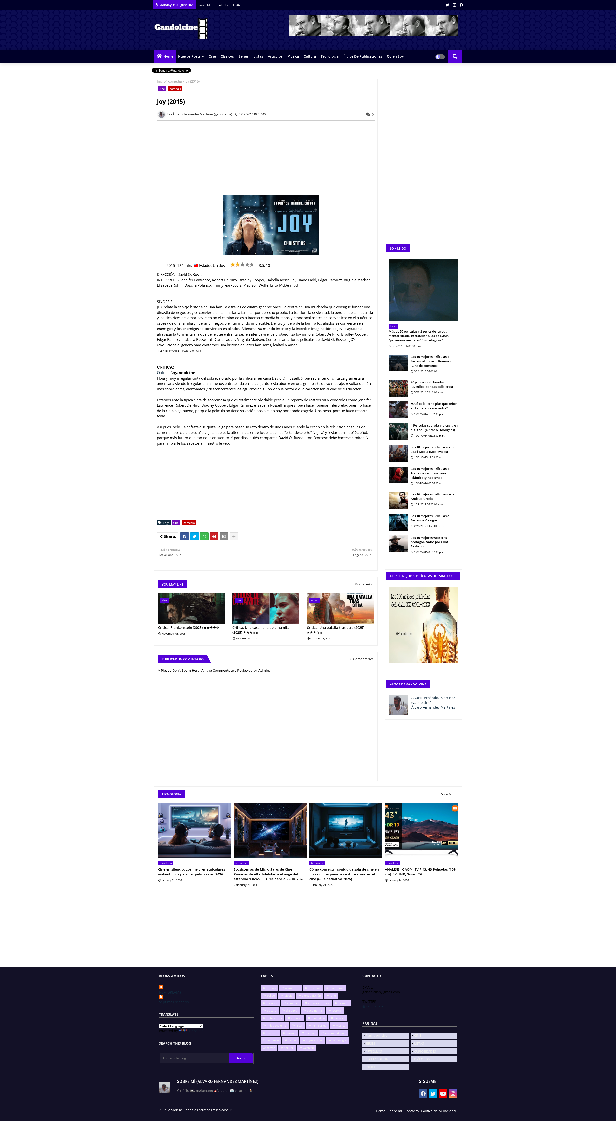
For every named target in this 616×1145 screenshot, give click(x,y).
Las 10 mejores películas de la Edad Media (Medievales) (433, 449)
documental (315, 1010)
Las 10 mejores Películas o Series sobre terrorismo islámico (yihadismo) (430, 473)
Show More (448, 794)
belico (271, 996)
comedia (175, 81)
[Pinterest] (214, 536)
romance (273, 1040)
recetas (310, 1033)
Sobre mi (395, 1111)
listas (299, 1025)
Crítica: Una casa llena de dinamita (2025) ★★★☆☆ (260, 630)
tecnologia (339, 1040)
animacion (292, 988)
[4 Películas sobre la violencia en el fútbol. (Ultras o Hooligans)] (398, 431)
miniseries (319, 1025)
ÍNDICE (371, 1067)
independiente (276, 1025)
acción (271, 988)
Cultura (310, 56)
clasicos (272, 1003)
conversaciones (318, 1003)
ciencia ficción (311, 996)
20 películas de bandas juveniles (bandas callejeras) (432, 384)
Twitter (237, 5)
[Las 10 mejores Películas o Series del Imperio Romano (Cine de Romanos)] (398, 363)
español (296, 1018)
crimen (343, 1003)
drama (336, 1010)
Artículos (275, 56)
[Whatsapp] (204, 536)
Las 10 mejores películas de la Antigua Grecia (433, 496)
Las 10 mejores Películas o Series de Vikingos (430, 518)
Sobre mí (205, 5)
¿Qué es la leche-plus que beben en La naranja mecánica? (434, 405)
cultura (271, 1010)
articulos (314, 988)
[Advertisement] (268, 158)
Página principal (377, 1035)
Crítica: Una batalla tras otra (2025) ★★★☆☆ (335, 630)
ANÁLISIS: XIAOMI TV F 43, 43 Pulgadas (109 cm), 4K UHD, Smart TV (420, 871)
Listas (258, 56)
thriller (288, 1048)
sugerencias (314, 1040)
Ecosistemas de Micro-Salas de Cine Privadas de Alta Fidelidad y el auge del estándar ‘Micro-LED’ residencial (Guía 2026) (269, 874)
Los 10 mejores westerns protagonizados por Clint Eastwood (429, 541)
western (308, 1048)
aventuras (336, 988)
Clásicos (227, 56)
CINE (417, 1035)
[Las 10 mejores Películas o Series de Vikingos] (398, 522)
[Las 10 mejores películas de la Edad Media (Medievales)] (398, 453)
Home (168, 56)
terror (271, 1048)
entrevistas (274, 1018)
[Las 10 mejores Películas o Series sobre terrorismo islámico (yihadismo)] (398, 475)
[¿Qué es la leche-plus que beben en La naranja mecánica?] (398, 409)
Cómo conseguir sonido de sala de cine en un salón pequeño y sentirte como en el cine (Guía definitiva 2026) (344, 874)
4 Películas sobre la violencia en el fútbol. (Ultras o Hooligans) (434, 427)
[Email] (224, 536)
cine (162, 89)
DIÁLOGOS (422, 1059)
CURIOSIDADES (425, 1051)
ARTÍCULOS (374, 1051)
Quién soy (395, 56)
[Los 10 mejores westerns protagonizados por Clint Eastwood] (398, 543)
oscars (291, 1033)
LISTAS (419, 1043)
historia (339, 1018)
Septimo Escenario (174, 1002)
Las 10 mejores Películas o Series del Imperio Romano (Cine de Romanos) (431, 361)
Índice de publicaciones (362, 56)
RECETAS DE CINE (378, 1059)
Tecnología (330, 56)
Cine (212, 56)
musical (272, 1033)
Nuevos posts (189, 56)
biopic (288, 996)
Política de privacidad (438, 1111)
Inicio (161, 81)
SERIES (370, 1043)
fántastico (318, 1018)
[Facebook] (184, 536)
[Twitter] (194, 536)
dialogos (291, 1010)
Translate (196, 1030)
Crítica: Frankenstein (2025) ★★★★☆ (188, 627)
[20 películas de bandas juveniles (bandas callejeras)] (398, 388)
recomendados (335, 1033)
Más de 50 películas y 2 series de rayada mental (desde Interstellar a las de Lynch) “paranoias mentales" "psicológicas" (419, 335)
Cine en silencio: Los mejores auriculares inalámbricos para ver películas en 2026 (191, 871)
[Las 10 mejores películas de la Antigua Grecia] (398, 500)
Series (244, 56)
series (293, 1040)
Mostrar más (363, 584)
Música (293, 56)
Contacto (222, 5)
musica (341, 1025)
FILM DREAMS (170, 992)
